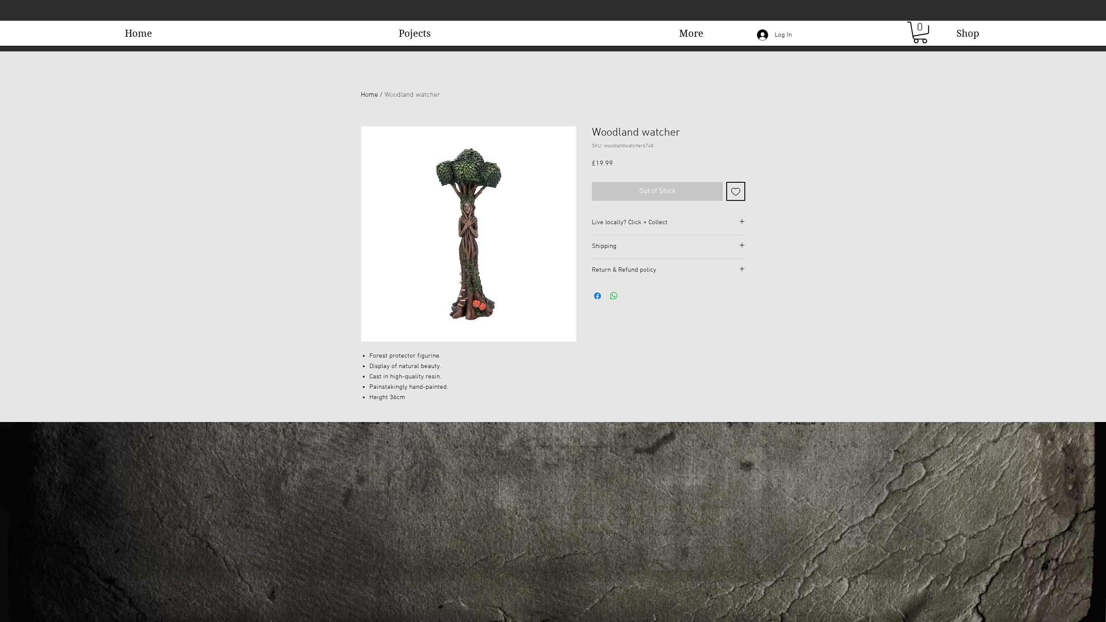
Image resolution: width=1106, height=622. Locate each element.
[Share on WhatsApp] (614, 296)
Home (369, 95)
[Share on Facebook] (597, 296)
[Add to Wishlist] (735, 191)
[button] (691, 36)
